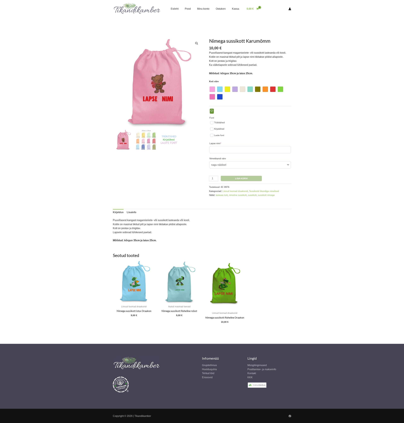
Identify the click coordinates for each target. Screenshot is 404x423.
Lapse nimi (220, 143)
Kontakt (251, 373)
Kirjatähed (219, 129)
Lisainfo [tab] (131, 212)
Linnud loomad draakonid (235, 191)
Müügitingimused (257, 365)
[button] (196, 43)
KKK (250, 377)
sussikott (252, 195)
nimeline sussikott (238, 195)
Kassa (235, 8)
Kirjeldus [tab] (118, 212)
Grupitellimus (209, 365)
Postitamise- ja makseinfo (261, 369)
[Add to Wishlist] (212, 111)
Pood (188, 8)
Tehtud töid (208, 373)
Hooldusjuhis (209, 369)
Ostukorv (221, 8)
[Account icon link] (289, 9)
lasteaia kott (222, 195)
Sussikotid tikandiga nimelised (264, 191)
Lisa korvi (241, 178)
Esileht (174, 8)
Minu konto (203, 8)
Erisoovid (207, 377)
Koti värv (214, 81)
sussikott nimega (266, 195)
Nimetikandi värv (217, 158)
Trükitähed (219, 122)
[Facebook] (290, 416)
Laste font (219, 135)
